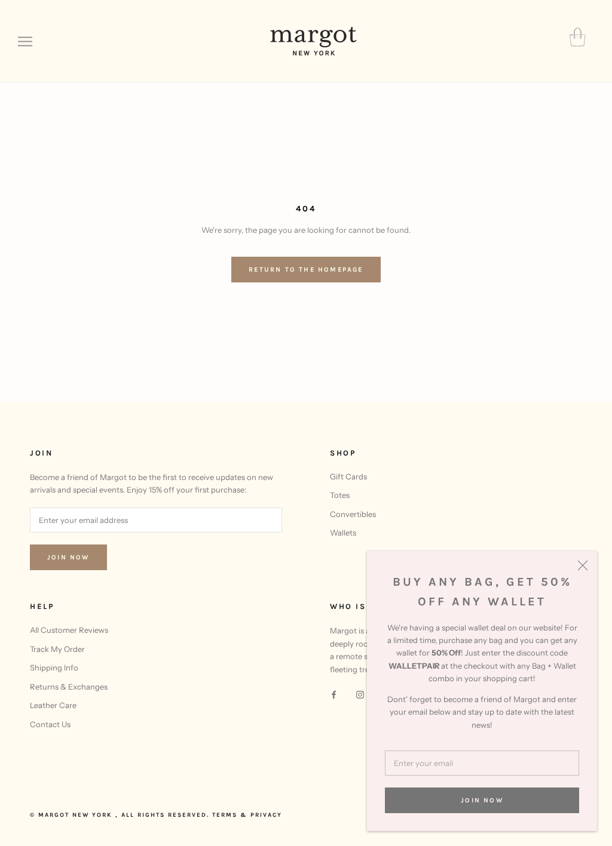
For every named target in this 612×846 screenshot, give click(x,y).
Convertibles (353, 514)
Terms (224, 815)
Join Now (482, 800)
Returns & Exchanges (69, 686)
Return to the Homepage (306, 269)
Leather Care (53, 705)
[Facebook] (334, 694)
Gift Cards (348, 476)
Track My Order (57, 649)
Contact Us (50, 724)
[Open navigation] (25, 41)
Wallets (343, 532)
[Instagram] (360, 694)
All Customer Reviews (69, 630)
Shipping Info (54, 667)
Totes (340, 495)
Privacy (266, 815)
